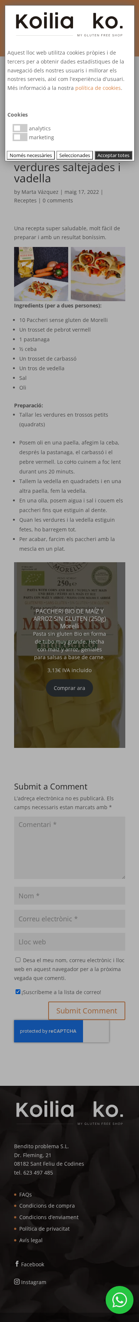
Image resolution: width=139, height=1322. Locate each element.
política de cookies (98, 87)
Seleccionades (74, 155)
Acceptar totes (113, 155)
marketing (40, 137)
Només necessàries (31, 155)
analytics (39, 128)
